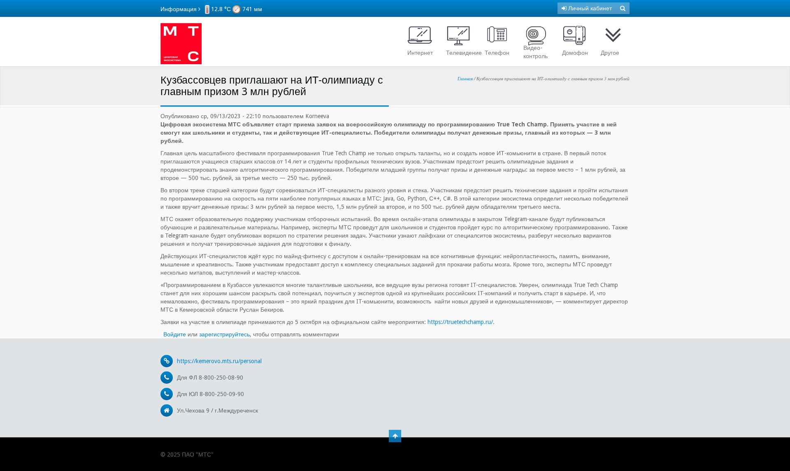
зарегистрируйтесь (224, 334)
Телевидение (460, 52)
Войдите (174, 334)
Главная (465, 78)
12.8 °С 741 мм (235, 9)
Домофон (575, 52)
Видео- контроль (535, 51)
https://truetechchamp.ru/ (460, 322)
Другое (610, 52)
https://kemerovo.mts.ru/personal (219, 361)
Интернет (420, 52)
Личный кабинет (589, 8)
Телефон (497, 52)
